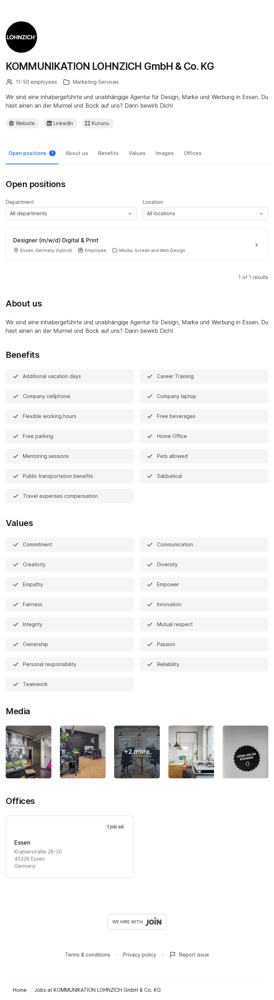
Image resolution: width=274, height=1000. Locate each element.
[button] (71, 213)
